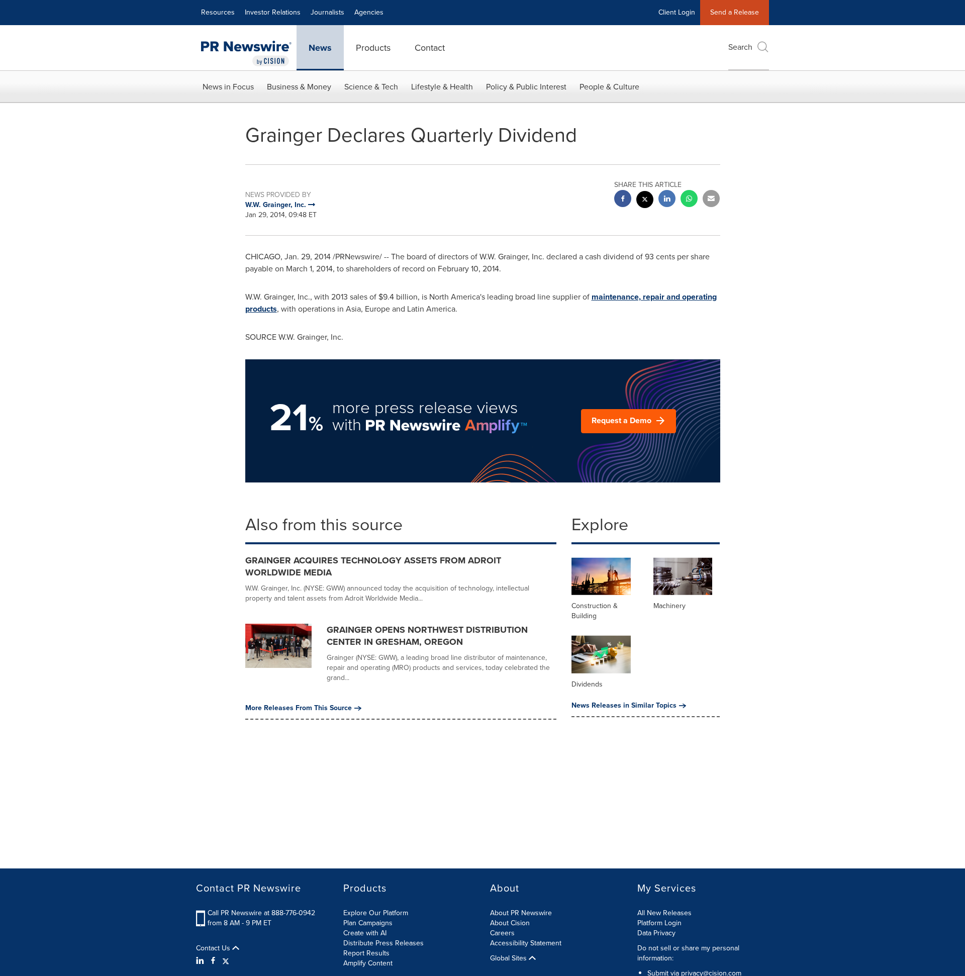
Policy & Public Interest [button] (526, 86)
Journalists (327, 12)
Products (373, 47)
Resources (218, 12)
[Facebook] (213, 961)
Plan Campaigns (368, 923)
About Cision (510, 923)
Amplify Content (368, 963)
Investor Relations (273, 12)
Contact (430, 47)
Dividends (587, 684)
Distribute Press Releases (383, 943)
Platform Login (659, 923)
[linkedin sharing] (667, 200)
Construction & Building (594, 611)
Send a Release (734, 12)
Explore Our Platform (375, 913)
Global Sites (509, 958)
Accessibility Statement (525, 943)
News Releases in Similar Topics (624, 706)
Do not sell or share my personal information (688, 953)
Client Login (676, 12)
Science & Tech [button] (371, 86)
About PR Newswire (521, 913)
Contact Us (214, 948)
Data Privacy (656, 933)
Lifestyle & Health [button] (442, 86)
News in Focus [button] (228, 86)
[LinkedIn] (201, 961)
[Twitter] (226, 961)
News (320, 47)
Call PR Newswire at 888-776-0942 (261, 913)
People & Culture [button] (609, 86)
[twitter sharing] (644, 201)
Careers (502, 933)
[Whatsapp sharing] (689, 200)
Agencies (368, 12)
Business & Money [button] (299, 86)
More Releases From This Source (298, 708)
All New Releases (664, 913)
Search (740, 47)
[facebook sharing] (622, 200)
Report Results (366, 953)
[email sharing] (711, 200)
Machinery (669, 606)
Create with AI (365, 933)
